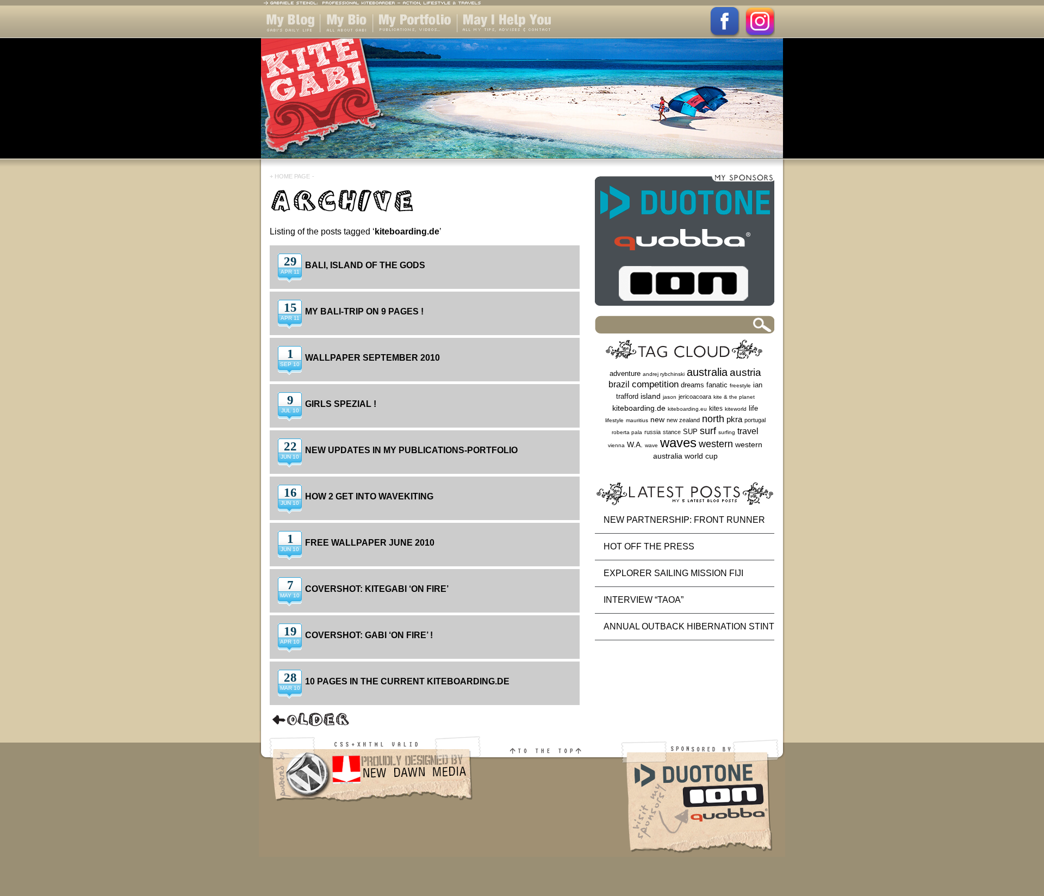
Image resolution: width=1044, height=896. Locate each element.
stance (672, 432)
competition (655, 384)
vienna (616, 445)
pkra (734, 419)
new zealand (683, 420)
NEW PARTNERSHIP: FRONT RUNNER (684, 519)
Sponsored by (702, 807)
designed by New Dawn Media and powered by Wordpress (371, 807)
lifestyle (614, 420)
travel (748, 431)
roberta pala (627, 432)
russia (652, 432)
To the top (552, 807)
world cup (701, 456)
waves (678, 442)
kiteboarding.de (639, 408)
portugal (755, 420)
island (651, 396)
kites (716, 408)
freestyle (740, 385)
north (713, 418)
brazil (619, 384)
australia (707, 372)
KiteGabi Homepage (522, 105)
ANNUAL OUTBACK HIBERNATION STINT (689, 626)
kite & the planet (734, 397)
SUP (690, 432)
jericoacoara (695, 396)
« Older (311, 719)
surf (708, 430)
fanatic (717, 385)
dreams (692, 385)
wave (651, 445)
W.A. (635, 444)
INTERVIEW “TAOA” (643, 599)
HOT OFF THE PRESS (649, 546)
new (657, 420)
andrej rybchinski (664, 374)
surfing (726, 432)
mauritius (637, 420)
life (753, 408)
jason (669, 397)
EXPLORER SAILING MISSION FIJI (673, 573)
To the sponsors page (684, 242)
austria (745, 372)
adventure (625, 373)
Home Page (292, 176)
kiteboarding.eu (687, 409)
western (716, 443)
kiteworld (736, 409)
